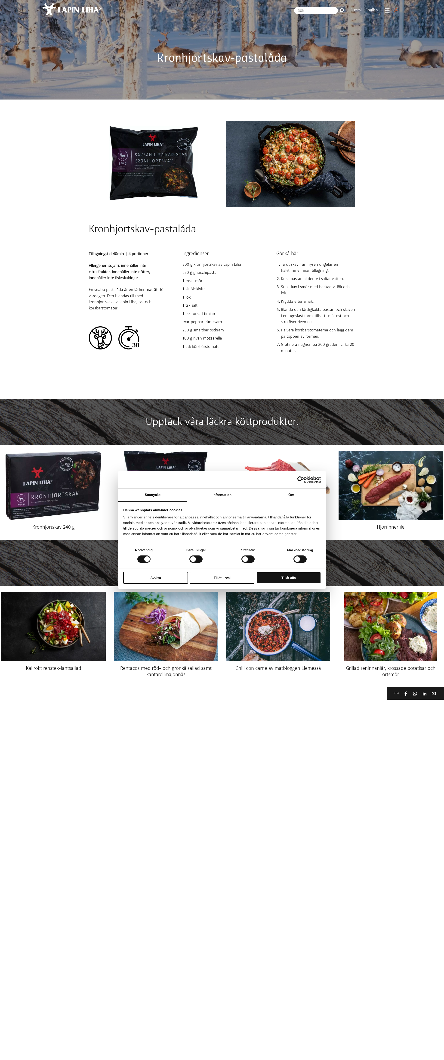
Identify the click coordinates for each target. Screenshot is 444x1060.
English (372, 10)
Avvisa (155, 578)
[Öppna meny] (387, 10)
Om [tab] (291, 495)
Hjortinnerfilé (390, 527)
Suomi (356, 10)
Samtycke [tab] (153, 495)
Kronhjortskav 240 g (53, 527)
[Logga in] (396, 10)
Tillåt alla (288, 578)
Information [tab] (222, 495)
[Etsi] (342, 10)
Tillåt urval (222, 578)
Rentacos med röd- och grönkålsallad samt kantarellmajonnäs (166, 671)
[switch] (196, 559)
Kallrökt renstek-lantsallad (53, 668)
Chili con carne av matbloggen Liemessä (278, 668)
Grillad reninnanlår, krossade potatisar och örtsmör (390, 671)
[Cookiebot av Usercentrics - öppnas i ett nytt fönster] (301, 479)
